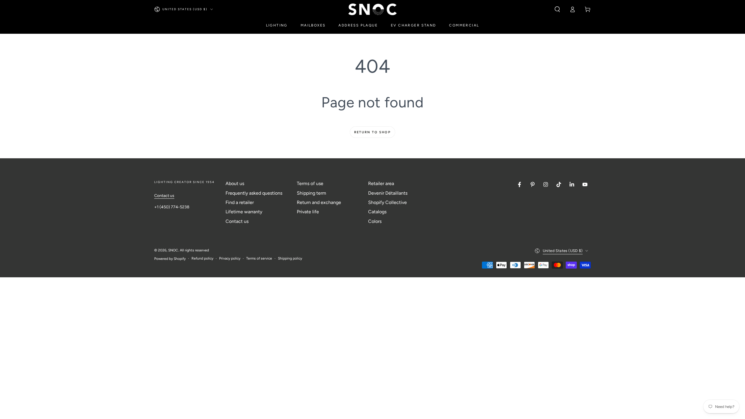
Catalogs (377, 211)
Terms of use (310, 183)
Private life (308, 211)
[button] (557, 9)
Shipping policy (290, 258)
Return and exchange (319, 202)
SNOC (173, 250)
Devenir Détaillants (387, 193)
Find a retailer (240, 202)
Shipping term (311, 193)
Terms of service (259, 258)
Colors (375, 221)
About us (235, 183)
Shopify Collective (387, 202)
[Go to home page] (372, 9)
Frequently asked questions (254, 193)
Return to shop (372, 132)
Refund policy (202, 258)
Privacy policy (229, 258)
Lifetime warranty (244, 211)
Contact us (164, 195)
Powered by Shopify (170, 259)
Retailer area (381, 183)
